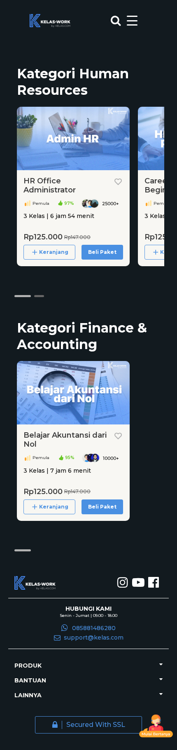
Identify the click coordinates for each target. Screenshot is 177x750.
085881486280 (94, 628)
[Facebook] (153, 583)
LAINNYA (28, 695)
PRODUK (28, 665)
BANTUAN (30, 680)
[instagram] (123, 583)
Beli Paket (102, 252)
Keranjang (53, 252)
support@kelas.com (93, 637)
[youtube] (139, 583)
